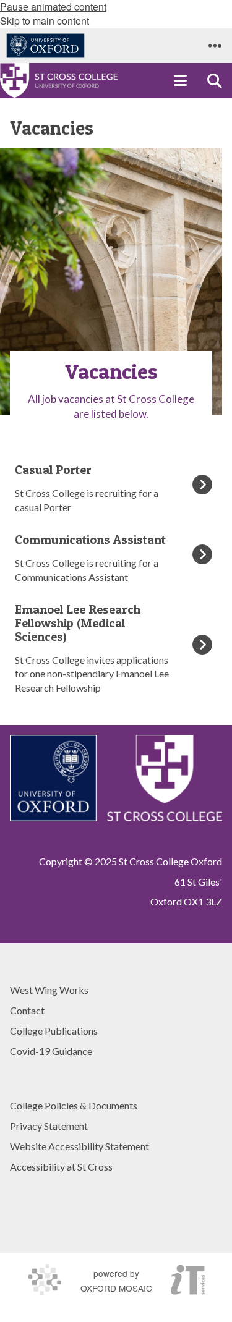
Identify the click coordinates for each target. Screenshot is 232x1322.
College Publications (54, 1030)
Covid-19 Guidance (51, 1051)
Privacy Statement (49, 1126)
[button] (214, 45)
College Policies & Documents (73, 1105)
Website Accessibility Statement (79, 1146)
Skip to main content (44, 21)
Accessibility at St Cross (61, 1166)
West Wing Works (49, 990)
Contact (27, 1010)
